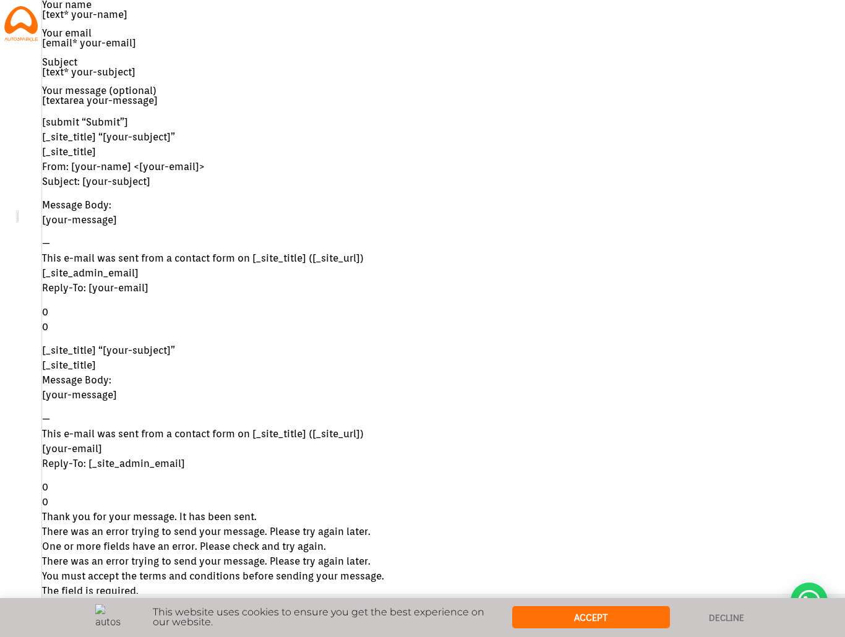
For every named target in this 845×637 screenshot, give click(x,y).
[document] (422, 318)
